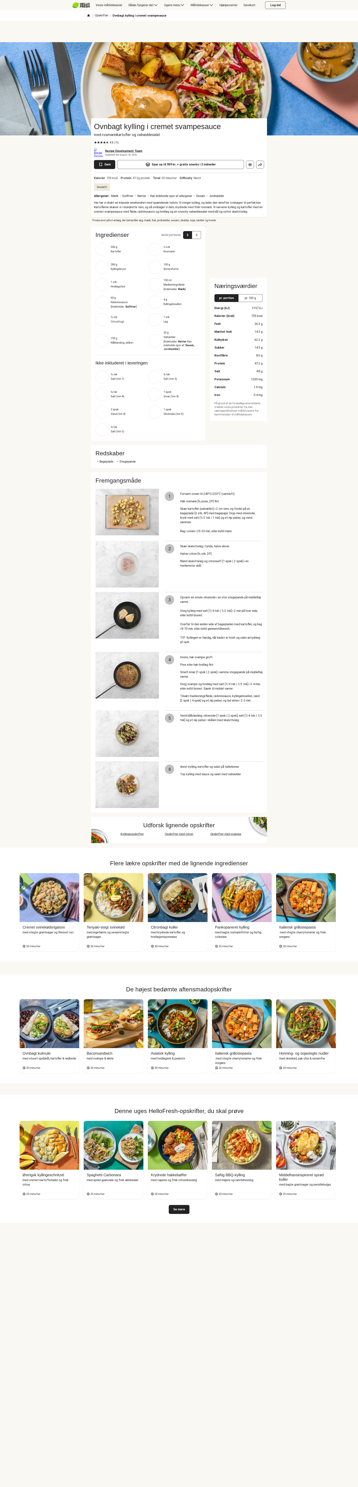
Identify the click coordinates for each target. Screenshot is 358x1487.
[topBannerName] (179, 31)
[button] (148, 235)
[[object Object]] (250, 164)
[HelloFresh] (81, 5)
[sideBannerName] (238, 250)
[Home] (88, 15)
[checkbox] (95, 142)
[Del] (260, 164)
